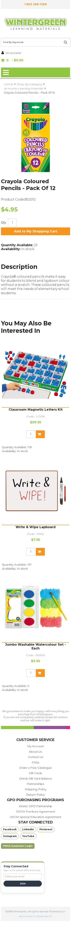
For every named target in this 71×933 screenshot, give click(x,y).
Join (23, 883)
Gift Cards (35, 773)
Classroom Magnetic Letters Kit (36, 409)
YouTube (28, 836)
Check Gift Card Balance (35, 778)
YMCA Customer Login (18, 845)
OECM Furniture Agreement (35, 811)
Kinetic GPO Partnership (35, 806)
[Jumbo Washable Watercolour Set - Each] (35, 608)
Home (8, 84)
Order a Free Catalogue (35, 768)
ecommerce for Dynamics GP (35, 916)
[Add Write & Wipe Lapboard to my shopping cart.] (40, 552)
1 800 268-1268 (35, 4)
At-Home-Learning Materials (23, 88)
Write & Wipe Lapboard (36, 527)
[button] (35, 61)
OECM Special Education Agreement (35, 817)
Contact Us (35, 757)
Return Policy (35, 794)
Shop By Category (29, 84)
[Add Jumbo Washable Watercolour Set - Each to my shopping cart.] (40, 673)
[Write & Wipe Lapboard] (35, 491)
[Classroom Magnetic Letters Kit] (35, 373)
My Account (35, 746)
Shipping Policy (35, 789)
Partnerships (35, 784)
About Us (35, 751)
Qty (3, 222)
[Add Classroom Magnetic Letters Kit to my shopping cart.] (40, 434)
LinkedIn (28, 829)
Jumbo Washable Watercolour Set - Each (35, 646)
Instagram (10, 836)
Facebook (10, 829)
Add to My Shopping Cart (35, 231)
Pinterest (45, 829)
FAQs (35, 762)
